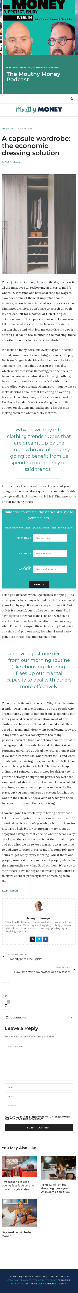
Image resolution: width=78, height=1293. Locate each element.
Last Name (24, 553)
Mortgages (40, 68)
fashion (13, 890)
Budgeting (12, 68)
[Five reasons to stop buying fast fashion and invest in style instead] (19, 1166)
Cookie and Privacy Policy (21, 1280)
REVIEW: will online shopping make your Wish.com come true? (55, 1188)
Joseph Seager (13, 162)
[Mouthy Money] (38, 110)
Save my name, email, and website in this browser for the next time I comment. (37, 1118)
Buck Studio (17, 1284)
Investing (26, 68)
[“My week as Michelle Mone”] (19, 1213)
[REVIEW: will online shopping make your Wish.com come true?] (58, 1168)
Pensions (53, 68)
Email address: (25, 568)
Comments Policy (47, 1280)
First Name (24, 538)
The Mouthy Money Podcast (33, 77)
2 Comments (18, 1017)
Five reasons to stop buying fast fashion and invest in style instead (18, 1185)
